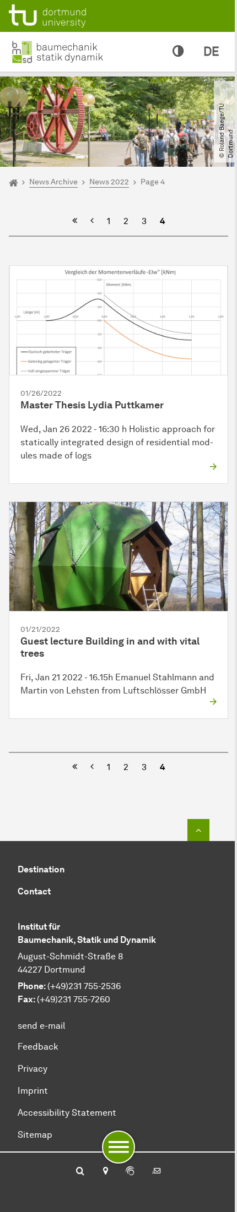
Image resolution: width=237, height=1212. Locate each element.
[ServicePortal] (130, 1171)
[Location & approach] (105, 1171)
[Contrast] (178, 51)
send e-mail (41, 1025)
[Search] (80, 1171)
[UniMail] (156, 1171)
